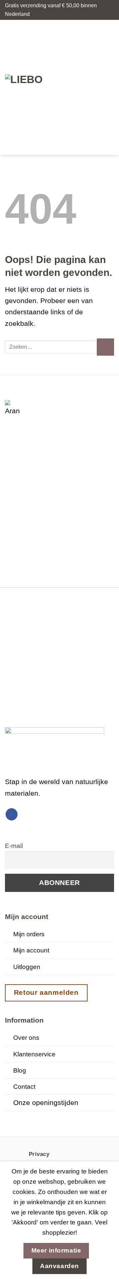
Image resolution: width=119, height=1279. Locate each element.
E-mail (14, 845)
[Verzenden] (105, 347)
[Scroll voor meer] (59, 1117)
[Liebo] (34, 87)
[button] (73, 87)
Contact (24, 1086)
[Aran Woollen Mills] (13, 408)
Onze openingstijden (45, 1103)
